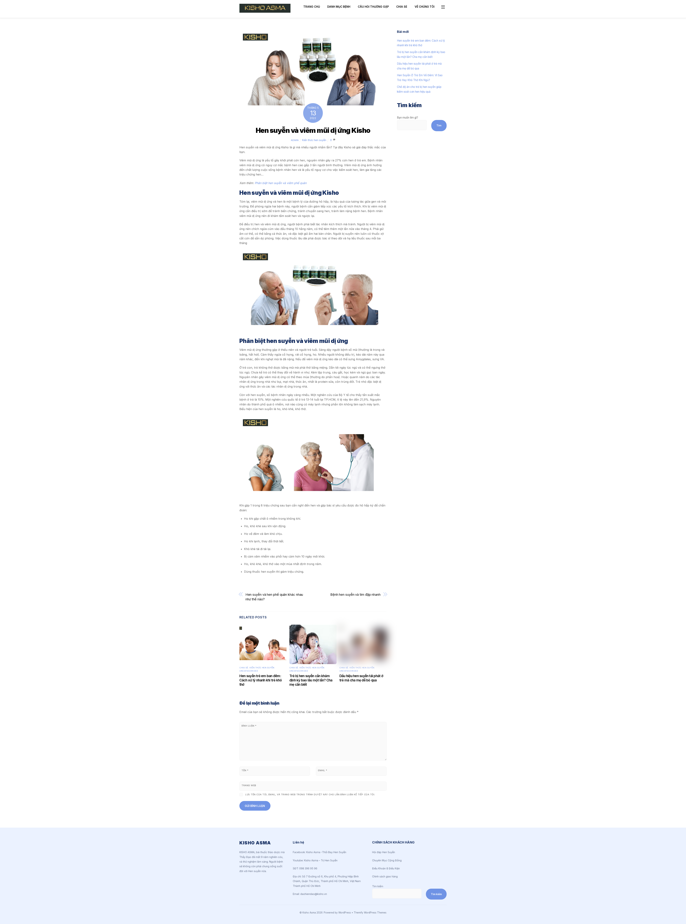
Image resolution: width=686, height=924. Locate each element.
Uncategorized (248, 671)
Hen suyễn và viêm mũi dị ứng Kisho (313, 130)
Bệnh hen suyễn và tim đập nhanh (355, 594)
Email (322, 770)
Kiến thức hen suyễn (314, 140)
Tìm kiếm (377, 886)
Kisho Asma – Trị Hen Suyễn (320, 860)
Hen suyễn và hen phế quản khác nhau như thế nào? (274, 596)
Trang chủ (311, 6)
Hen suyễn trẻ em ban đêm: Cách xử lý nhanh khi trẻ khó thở (260, 680)
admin (295, 140)
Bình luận (249, 725)
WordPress (344, 912)
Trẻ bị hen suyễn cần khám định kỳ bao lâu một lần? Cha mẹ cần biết (310, 680)
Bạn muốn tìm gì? (407, 117)
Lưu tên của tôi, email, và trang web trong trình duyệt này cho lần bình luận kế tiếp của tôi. (310, 794)
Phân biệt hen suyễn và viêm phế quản (281, 183)
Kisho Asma (309, 912)
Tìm (438, 125)
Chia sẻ (401, 6)
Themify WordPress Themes (370, 912)
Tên (245, 770)
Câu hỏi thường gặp (373, 6)
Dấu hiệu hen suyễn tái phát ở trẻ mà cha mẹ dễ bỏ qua (361, 678)
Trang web (249, 785)
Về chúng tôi (424, 6)
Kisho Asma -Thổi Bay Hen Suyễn (326, 852)
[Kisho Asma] (264, 11)
